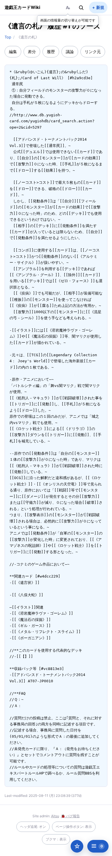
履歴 (51, 51)
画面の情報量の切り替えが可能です (67, 20)
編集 (13, 51)
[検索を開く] (81, 7)
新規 (100, 7)
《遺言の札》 (25, 26)
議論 (70, 51)
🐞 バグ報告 (70, 816)
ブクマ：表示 (56, 839)
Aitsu (55, 816)
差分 (32, 51)
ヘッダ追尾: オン (33, 826)
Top (8, 37)
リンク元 (93, 51)
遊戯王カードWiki (22, 7)
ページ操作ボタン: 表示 (74, 826)
